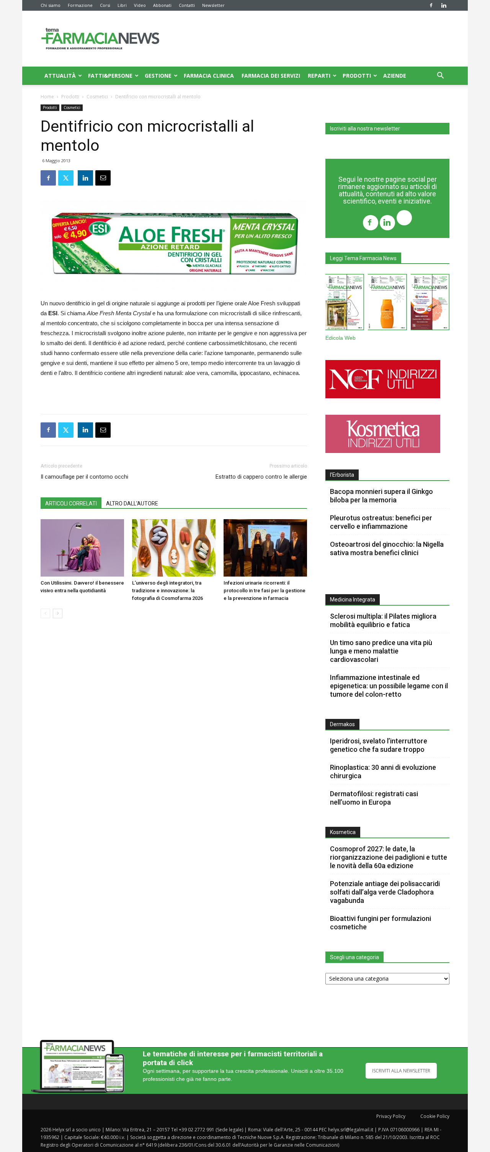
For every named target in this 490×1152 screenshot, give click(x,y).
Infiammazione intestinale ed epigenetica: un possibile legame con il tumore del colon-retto (389, 685)
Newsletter (213, 5)
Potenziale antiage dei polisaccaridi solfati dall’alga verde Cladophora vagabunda (385, 892)
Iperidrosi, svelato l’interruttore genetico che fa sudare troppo (378, 745)
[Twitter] (404, 218)
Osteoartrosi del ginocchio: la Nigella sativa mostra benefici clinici (387, 548)
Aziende (394, 75)
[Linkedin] (443, 5)
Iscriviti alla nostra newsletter (365, 128)
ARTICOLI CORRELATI (71, 503)
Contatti (187, 5)
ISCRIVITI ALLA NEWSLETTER (401, 1070)
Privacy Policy (390, 1116)
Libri (122, 5)
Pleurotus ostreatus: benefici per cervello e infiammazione (381, 522)
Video (140, 5)
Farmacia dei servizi (271, 75)
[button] (440, 76)
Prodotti (357, 75)
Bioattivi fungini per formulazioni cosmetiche (380, 922)
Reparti (319, 75)
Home (47, 96)
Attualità (60, 75)
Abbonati (162, 5)
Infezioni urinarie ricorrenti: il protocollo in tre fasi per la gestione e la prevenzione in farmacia (264, 590)
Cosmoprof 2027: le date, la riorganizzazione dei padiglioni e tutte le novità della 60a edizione (388, 857)
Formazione (80, 5)
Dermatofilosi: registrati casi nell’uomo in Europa (374, 798)
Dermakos (342, 724)
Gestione (158, 75)
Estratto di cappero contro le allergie (261, 476)
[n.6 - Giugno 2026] (387, 303)
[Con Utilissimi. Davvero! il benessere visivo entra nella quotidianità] (82, 548)
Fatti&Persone (110, 75)
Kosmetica (343, 832)
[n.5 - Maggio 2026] (430, 303)
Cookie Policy (434, 1116)
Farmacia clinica (209, 75)
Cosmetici (97, 96)
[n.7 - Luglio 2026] (344, 303)
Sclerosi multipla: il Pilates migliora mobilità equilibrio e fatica (383, 620)
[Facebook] (431, 5)
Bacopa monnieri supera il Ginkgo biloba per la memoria (381, 495)
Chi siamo (50, 5)
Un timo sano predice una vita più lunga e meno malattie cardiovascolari (381, 651)
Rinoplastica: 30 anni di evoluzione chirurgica (383, 771)
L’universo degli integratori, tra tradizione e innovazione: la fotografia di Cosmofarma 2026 (167, 590)
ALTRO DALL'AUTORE (132, 503)
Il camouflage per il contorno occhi (84, 476)
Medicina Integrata (352, 599)
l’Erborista (342, 475)
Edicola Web (340, 338)
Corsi (105, 5)
